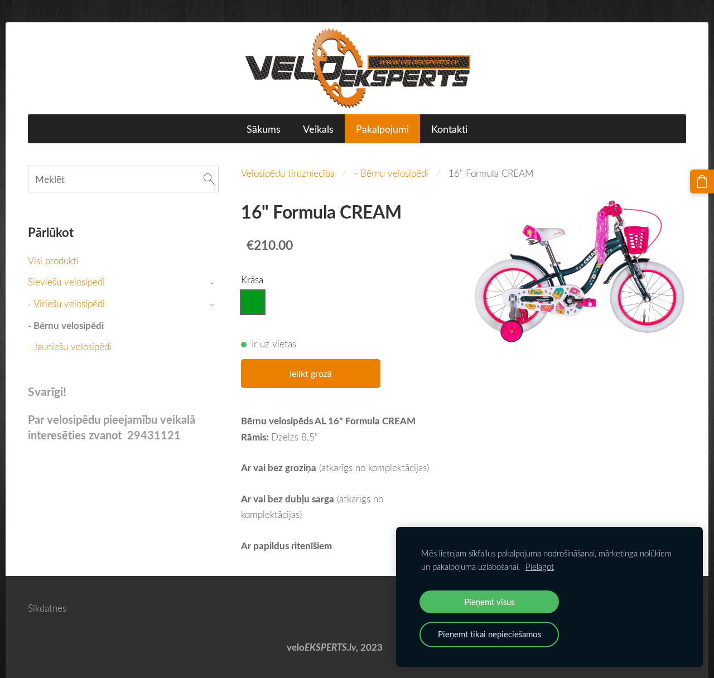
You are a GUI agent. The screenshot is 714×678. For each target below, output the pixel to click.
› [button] (213, 283)
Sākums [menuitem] (264, 128)
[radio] (252, 302)
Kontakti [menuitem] (449, 128)
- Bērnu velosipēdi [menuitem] (66, 325)
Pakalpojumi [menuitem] (382, 128)
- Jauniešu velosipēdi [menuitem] (70, 346)
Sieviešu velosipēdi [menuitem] (66, 281)
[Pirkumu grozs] (702, 181)
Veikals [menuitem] (318, 128)
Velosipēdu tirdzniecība (288, 173)
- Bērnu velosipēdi (391, 173)
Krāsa (252, 279)
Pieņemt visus (489, 601)
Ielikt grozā (311, 373)
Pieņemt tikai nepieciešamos (489, 634)
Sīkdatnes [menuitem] (47, 608)
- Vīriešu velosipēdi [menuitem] (66, 303)
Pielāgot (539, 566)
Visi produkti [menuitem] (53, 260)
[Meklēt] (209, 179)
